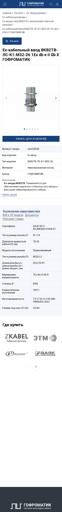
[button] (24, 129)
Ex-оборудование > (36, 13)
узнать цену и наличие (31, 138)
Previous (26, 366)
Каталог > (19, 13)
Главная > (7, 13)
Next (36, 366)
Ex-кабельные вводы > (14, 17)
